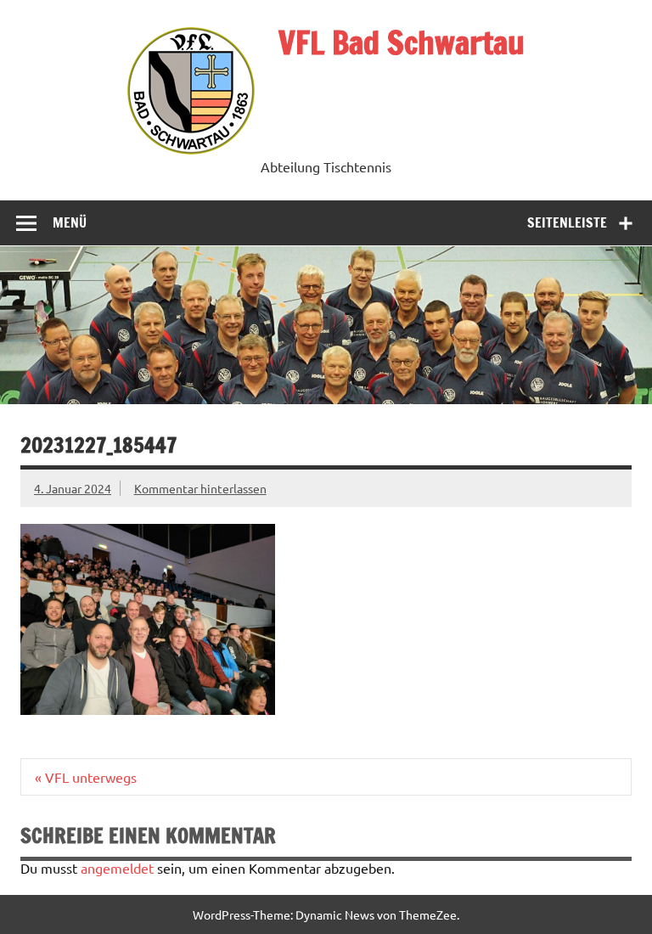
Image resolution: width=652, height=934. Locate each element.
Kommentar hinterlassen (200, 488)
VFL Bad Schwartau (401, 42)
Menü (70, 222)
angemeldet (117, 867)
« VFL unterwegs (86, 776)
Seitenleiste (567, 222)
